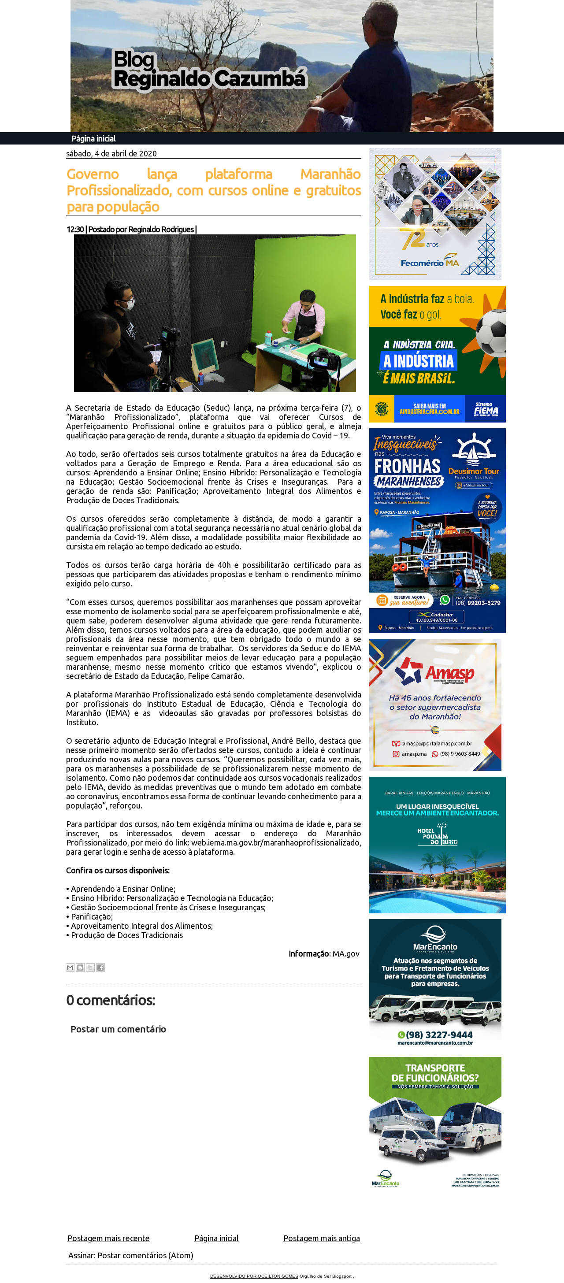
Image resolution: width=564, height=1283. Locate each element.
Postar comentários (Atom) (145, 1255)
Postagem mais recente (108, 1238)
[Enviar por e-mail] (70, 967)
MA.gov (346, 953)
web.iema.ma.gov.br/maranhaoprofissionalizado (275, 842)
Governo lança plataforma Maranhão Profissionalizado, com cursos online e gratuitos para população (214, 190)
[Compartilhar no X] (90, 967)
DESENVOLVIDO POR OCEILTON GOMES (254, 1276)
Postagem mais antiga (321, 1238)
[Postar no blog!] (80, 967)
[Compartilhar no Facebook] (100, 967)
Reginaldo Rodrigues (160, 229)
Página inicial (93, 138)
